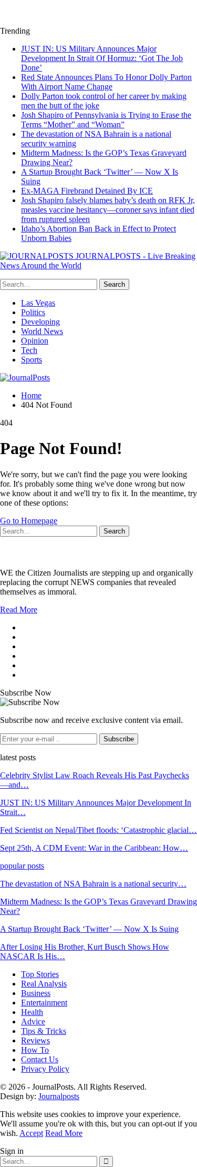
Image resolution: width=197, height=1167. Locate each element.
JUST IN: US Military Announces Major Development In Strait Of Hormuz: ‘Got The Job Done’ (102, 58)
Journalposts (58, 1096)
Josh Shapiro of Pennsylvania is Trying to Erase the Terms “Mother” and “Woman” (106, 119)
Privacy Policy (45, 1068)
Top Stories (40, 974)
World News (42, 331)
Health (32, 1012)
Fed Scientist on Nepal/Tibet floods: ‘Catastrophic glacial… (98, 830)
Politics (33, 312)
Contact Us (39, 1059)
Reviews (35, 1040)
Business (35, 993)
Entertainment (44, 1002)
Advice (33, 1021)
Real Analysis (44, 983)
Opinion (34, 340)
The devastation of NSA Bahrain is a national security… (93, 883)
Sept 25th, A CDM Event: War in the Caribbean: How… (94, 847)
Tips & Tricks (43, 1031)
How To (35, 1049)
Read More (18, 609)
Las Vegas (38, 302)
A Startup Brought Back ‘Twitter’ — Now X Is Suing (89, 928)
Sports (31, 359)
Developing (40, 321)
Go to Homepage (28, 520)
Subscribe (118, 739)
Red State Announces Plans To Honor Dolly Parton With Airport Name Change (106, 82)
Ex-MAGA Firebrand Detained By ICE (87, 190)
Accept (31, 1133)
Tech (29, 350)
